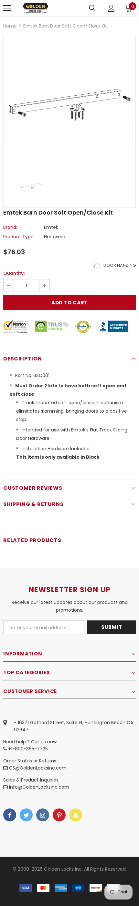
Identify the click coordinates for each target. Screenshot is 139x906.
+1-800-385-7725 (27, 749)
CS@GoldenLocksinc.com (38, 768)
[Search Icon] (92, 8)
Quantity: (14, 273)
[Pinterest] (59, 814)
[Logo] (35, 8)
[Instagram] (42, 814)
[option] (69, 101)
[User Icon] (111, 8)
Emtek (51, 227)
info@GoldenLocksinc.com (39, 787)
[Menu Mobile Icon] (7, 8)
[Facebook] (9, 814)
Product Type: (19, 236)
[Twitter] (26, 814)
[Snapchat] (75, 814)
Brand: (10, 227)
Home (10, 26)
